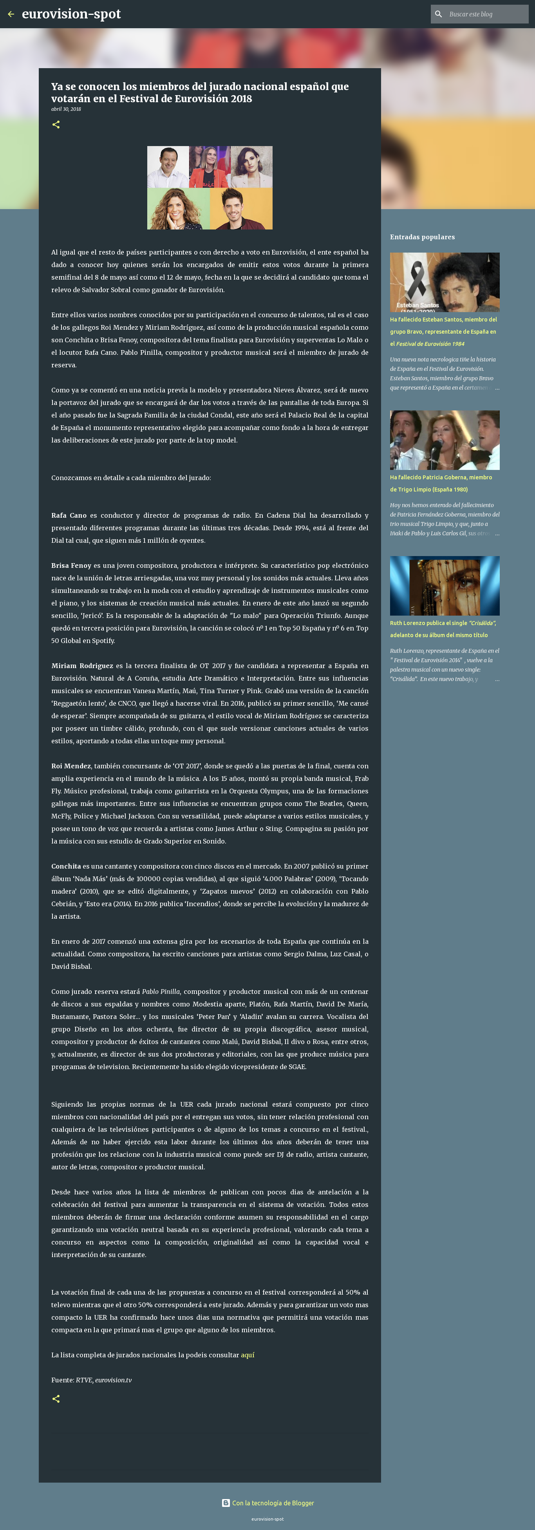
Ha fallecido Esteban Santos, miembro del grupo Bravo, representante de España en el (443, 331)
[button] (56, 125)
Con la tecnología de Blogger (272, 1503)
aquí (248, 1355)
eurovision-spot (71, 14)
